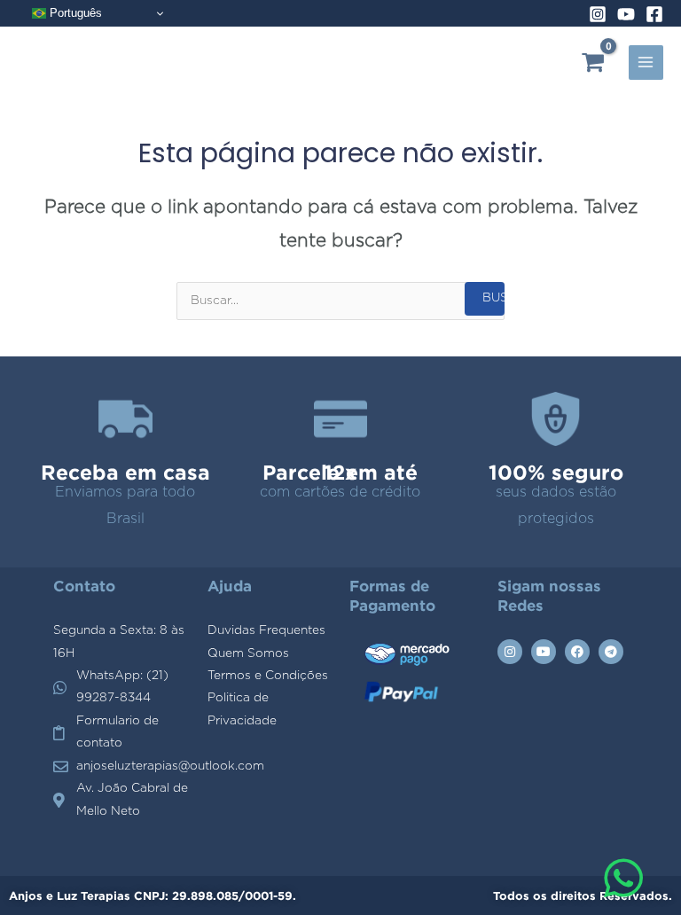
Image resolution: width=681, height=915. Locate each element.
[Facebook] (654, 14)
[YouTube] (626, 14)
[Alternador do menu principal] (646, 62)
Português (74, 13)
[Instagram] (598, 14)
